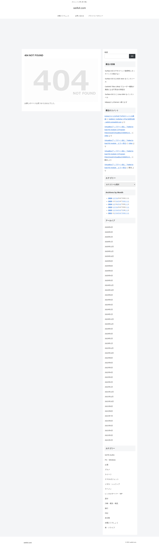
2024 (110, 204)
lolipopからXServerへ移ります (116, 102)
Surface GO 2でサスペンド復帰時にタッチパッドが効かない (120, 72)
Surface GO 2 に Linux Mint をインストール (119, 95)
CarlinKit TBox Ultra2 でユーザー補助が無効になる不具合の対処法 (119, 88)
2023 (110, 207)
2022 (110, 210)
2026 (110, 198)
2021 (110, 213)
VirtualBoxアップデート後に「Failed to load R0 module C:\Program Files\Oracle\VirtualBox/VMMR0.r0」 (119, 130)
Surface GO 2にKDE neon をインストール (120, 80)
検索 (106, 52)
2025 (110, 201)
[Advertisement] (79, 34)
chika (106, 136)
